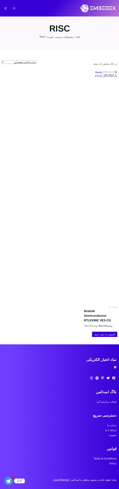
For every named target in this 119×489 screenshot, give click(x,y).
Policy (113, 463)
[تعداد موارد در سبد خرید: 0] (5, 8)
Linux (114, 307)
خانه (78, 36)
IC (109, 307)
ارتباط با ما (111, 430)
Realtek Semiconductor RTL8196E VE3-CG (97, 315)
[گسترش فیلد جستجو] (14, 8)
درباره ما (112, 425)
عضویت (112, 435)
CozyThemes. (61, 479)
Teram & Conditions (105, 458)
